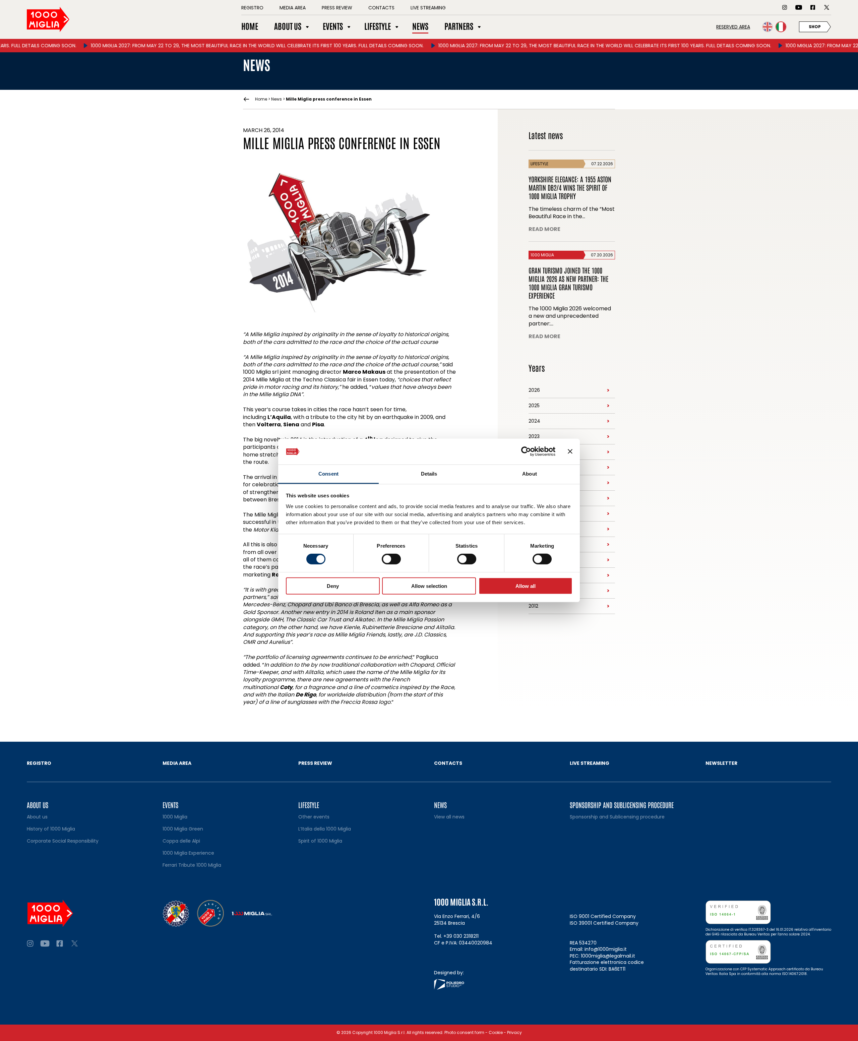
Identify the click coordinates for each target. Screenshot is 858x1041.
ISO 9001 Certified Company (603, 916)
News (276, 99)
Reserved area (733, 26)
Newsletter (721, 763)
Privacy (514, 1032)
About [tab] (529, 474)
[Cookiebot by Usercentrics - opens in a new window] (526, 451)
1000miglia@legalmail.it (608, 956)
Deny (333, 586)
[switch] (391, 559)
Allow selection (429, 586)
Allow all (525, 586)
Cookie (496, 1032)
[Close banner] (570, 451)
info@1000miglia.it (606, 949)
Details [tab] (429, 474)
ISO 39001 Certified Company (604, 923)
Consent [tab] (328, 474)
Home (261, 99)
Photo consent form (464, 1032)
